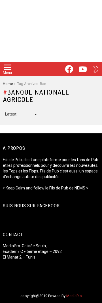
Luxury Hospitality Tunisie (27, 274)
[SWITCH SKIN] (95, 69)
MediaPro (74, 296)
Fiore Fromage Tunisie (24, 263)
